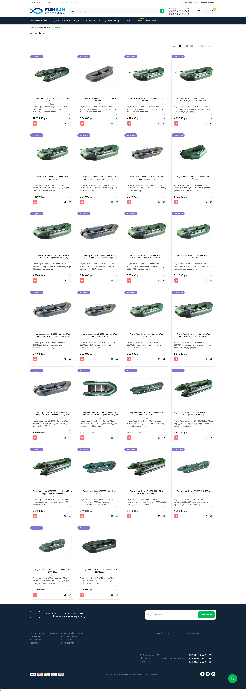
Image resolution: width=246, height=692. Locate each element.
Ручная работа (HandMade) (65, 20)
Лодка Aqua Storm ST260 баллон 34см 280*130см (193, 256)
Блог (148, 20)
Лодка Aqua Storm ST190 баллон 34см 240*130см (99, 99)
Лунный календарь (135, 20)
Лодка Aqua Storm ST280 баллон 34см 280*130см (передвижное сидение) (193, 335)
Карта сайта (66, 639)
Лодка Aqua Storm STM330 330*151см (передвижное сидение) (146, 492)
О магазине (35, 2)
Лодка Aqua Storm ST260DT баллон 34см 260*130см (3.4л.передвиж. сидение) (52, 335)
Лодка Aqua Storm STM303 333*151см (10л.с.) (99, 492)
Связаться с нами (69, 636)
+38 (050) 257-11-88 (179, 11)
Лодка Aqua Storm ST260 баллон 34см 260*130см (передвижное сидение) (146, 256)
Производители (68, 643)
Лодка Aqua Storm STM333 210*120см (193, 491)
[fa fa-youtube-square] (208, 674)
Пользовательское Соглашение (44, 633)
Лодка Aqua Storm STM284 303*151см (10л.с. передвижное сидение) (193, 413)
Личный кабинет (163, 633)
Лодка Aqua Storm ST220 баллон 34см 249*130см (146, 99)
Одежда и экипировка (114, 20)
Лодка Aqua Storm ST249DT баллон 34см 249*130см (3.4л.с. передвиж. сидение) (99, 256)
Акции (155, 20)
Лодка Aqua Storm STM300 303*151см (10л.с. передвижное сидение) (52, 492)
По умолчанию (206, 46)
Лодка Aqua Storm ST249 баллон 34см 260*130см (193, 178)
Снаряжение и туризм (91, 20)
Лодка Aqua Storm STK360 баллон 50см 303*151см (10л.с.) (146, 413)
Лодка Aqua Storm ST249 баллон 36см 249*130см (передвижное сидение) (52, 256)
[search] (162, 11)
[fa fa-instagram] (213, 674)
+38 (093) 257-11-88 (179, 13)
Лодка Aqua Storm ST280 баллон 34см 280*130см (146, 335)
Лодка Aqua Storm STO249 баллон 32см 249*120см (99, 570)
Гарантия (63, 2)
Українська (188, 2)
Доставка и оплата (49, 2)
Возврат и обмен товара (72, 633)
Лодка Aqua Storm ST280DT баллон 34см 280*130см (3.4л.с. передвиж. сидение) (52, 413)
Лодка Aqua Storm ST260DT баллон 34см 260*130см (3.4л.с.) (99, 335)
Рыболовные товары (40, 20)
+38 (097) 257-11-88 (179, 8)
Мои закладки (193, 633)
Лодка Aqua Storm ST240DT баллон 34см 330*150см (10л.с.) (146, 178)
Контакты (74, 2)
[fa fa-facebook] (202, 674)
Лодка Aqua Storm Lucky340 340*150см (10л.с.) (52, 99)
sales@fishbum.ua (147, 661)
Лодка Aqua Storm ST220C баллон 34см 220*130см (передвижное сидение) (194, 99)
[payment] (33, 674)
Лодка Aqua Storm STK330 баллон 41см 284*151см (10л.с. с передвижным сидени (99, 413)
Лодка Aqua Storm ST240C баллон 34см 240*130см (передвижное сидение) (99, 178)
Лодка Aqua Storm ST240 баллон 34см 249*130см (52, 178)
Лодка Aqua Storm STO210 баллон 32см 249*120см (52, 570)
